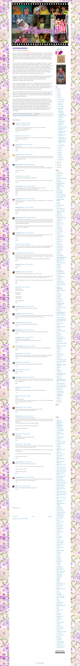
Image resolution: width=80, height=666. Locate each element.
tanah (58, 376)
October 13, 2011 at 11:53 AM (29, 186)
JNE (58, 233)
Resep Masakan (60, 338)
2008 (58, 165)
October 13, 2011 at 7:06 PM (24, 353)
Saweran (58, 353)
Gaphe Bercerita (60, 540)
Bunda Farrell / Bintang (61, 470)
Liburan (58, 278)
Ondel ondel (59, 299)
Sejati (58, 620)
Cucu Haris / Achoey (61, 512)
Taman (58, 372)
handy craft (59, 215)
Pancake (58, 301)
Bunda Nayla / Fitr (60, 487)
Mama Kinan (59, 569)
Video (58, 400)
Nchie (16, 387)
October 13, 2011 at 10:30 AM (26, 144)
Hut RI (58, 222)
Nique (58, 599)
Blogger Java (59, 455)
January (59, 159)
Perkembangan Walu (61, 320)
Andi (58, 435)
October (59, 102)
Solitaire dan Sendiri (61, 359)
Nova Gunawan (18, 377)
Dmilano (58, 529)
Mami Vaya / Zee (60, 572)
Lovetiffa (58, 564)
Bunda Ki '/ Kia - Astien (61, 482)
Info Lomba (59, 552)
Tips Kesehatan (60, 383)
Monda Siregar (60, 585)
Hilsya (58, 548)
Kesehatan (59, 249)
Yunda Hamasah (60, 642)
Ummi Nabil (59, 633)
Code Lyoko (59, 197)
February (60, 157)
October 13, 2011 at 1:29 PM (27, 264)
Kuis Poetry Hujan (60, 273)
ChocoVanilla (59, 507)
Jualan (58, 242)
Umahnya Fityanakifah (61, 631)
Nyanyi (58, 298)
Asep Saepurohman (61, 443)
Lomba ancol (59, 281)
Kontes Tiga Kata (60, 262)
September (60, 145)
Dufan (58, 203)
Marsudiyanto (59, 575)
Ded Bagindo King (60, 513)
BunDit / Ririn (59, 501)
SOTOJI (58, 362)
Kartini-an (59, 244)
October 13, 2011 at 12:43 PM (24, 244)
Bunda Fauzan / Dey (61, 471)
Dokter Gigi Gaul (19, 217)
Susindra (58, 623)
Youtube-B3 (59, 639)
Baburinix (59, 444)
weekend (58, 401)
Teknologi (59, 377)
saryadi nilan (18, 306)
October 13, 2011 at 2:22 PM (27, 329)
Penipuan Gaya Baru (33, 115)
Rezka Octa (59, 613)
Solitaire (58, 358)
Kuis (58, 269)
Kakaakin (59, 556)
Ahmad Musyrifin (60, 433)
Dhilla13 (58, 523)
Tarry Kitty (17, 322)
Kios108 (58, 250)
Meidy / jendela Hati (61, 583)
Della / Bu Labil (60, 515)
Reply (16, 131)
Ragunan (59, 333)
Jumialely (59, 553)
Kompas (58, 563)
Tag (57, 368)
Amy (16, 362)
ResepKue (59, 340)
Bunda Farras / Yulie (61, 468)
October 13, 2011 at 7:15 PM (23, 362)
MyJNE (58, 296)
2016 (58, 88)
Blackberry (59, 190)
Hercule (58, 545)
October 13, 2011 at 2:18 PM (26, 322)
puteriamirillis (18, 477)
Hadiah (58, 214)
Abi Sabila (59, 427)
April (59, 154)
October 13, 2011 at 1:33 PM (26, 271)
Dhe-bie (58, 520)
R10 (57, 611)
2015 (58, 90)
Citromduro (17, 416)
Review (58, 341)
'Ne (57, 418)
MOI (57, 291)
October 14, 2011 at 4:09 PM (25, 444)
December (60, 99)
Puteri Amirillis (60, 609)
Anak (58, 172)
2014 (58, 92)
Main (58, 286)
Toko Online (59, 388)
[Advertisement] (32, 512)
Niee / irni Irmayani (60, 596)
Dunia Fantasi (60, 205)
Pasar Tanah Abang (61, 307)
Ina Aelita (59, 227)
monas (58, 293)
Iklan (58, 225)
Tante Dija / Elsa (60, 626)
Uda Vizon (59, 630)
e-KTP (58, 206)
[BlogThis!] (36, 113)
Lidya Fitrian (18, 313)
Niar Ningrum (59, 594)
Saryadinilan (59, 619)
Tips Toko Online (60, 384)
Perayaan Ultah (60, 317)
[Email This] (35, 113)
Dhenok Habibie (60, 521)
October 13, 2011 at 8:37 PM (28, 377)
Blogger (42, 663)
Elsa (16, 433)
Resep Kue (59, 336)
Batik (58, 180)
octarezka (17, 144)
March (59, 156)
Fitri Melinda (59, 537)
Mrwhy (58, 587)
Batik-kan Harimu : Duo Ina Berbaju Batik (62, 141)
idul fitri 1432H (60, 223)
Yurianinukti (59, 644)
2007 (58, 167)
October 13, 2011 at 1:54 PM (27, 306)
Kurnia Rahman (18, 164)
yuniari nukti (18, 207)
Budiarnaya (59, 457)
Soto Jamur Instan (60, 361)
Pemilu (58, 310)
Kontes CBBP (59, 255)
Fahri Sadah (59, 536)
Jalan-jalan (59, 231)
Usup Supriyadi (60, 634)
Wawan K (59, 636)
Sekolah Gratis (60, 354)
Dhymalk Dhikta (60, 525)
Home (33, 516)
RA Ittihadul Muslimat (61, 330)
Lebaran (58, 274)
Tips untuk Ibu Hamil (61, 386)
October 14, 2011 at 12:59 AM (27, 416)
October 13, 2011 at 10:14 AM (23, 135)
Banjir (58, 176)
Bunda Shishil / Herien (61, 493)
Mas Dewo (59, 577)
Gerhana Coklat (60, 542)
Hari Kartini (59, 219)
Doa (57, 202)
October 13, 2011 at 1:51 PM (24, 287)
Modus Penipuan (26, 115)
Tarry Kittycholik (60, 628)
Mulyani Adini (18, 329)
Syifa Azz (59, 625)
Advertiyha (59, 432)
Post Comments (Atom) (23, 518)
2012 (58, 95)
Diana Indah (59, 526)
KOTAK (58, 267)
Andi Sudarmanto (60, 437)
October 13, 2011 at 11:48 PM (24, 387)
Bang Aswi (59, 448)
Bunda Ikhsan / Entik (61, 476)
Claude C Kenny (60, 510)
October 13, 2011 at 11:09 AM (29, 164)
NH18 (58, 591)
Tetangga (60, 119)
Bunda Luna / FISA (61, 483)
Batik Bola (59, 181)
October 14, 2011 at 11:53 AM (24, 433)
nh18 (16, 287)
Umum (58, 398)
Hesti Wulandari (60, 547)
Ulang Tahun (59, 392)
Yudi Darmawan (60, 641)
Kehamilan (59, 246)
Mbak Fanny (29, 53)
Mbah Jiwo (59, 582)
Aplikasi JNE (59, 173)
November (60, 101)
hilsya (16, 353)
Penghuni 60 (59, 604)
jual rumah (59, 239)
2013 (58, 94)
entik (16, 486)
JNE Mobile (59, 234)
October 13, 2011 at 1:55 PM (27, 313)
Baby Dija (59, 446)
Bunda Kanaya (18, 198)
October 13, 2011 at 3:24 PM (27, 337)
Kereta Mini (59, 247)
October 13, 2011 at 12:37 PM (27, 232)
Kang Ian (58, 558)
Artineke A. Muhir (19, 346)
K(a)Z (58, 555)
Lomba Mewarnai (60, 284)
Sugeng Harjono (60, 622)
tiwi (16, 135)
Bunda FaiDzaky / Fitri (61, 466)
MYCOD (58, 295)
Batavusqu (59, 452)
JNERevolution (60, 236)
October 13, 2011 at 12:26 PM (29, 217)
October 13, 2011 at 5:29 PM (29, 346)
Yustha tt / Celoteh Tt (61, 646)
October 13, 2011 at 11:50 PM (24, 395)
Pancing (58, 305)
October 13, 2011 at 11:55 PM (25, 407)
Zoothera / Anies (60, 647)
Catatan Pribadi (19, 115)
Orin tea (58, 600)
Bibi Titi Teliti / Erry (60, 454)
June (59, 150)
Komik (58, 252)
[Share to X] (37, 113)
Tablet (58, 367)
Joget (58, 238)
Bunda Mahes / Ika (60, 485)
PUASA (58, 329)
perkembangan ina (60, 319)
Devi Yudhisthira (60, 517)
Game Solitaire (60, 210)
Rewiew (58, 348)
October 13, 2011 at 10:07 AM (23, 123)
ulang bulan (59, 391)
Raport (58, 335)
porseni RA (59, 323)
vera (16, 176)
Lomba (58, 279)
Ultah (58, 397)
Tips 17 (17, 444)
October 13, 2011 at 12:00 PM (28, 198)
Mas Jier (17, 407)
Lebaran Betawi (60, 276)
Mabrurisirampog (60, 567)
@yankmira (59, 420)
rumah (58, 350)
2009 (58, 163)
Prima (58, 608)
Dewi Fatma (59, 518)
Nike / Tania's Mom (61, 597)
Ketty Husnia (59, 561)
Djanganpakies (60, 528)
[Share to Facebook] (38, 113)
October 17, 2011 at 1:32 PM (24, 486)
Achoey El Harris (60, 429)
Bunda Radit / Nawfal (61, 491)
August (59, 146)
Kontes (58, 254)
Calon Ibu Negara (60, 194)
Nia (19, 113)
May (59, 152)
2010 (58, 162)
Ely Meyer (59, 532)
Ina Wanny (59, 230)
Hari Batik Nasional (61, 217)
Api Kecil (58, 440)
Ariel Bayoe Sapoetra (61, 441)
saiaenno (59, 614)
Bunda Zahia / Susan (61, 500)
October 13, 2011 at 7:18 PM (23, 369)
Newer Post (15, 516)
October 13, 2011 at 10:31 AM (26, 154)
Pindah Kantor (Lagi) (62, 126)
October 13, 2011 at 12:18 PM (27, 207)
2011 (58, 97)
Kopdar (58, 265)
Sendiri (58, 356)
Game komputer (60, 208)
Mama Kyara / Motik (61, 571)
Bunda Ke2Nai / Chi (61, 480)
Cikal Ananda (59, 509)
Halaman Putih (60, 544)
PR (57, 325)
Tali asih (58, 370)
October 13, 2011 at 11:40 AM (24, 176)
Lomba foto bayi (60, 282)
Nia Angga (59, 592)
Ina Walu (58, 228)
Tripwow (58, 389)
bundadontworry (19, 186)
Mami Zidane (59, 574)
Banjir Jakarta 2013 (61, 178)
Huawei (58, 220)
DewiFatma (17, 271)
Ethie (58, 534)
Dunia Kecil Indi (60, 531)
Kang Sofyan (18, 232)
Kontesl (58, 264)
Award (58, 175)
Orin (16, 244)
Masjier (58, 580)
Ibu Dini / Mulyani (60, 550)
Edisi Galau (60, 104)
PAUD (58, 308)
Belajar (58, 188)
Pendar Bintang (60, 602)
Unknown (17, 154)
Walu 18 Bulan (61, 106)
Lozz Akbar (59, 566)
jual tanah (59, 241)
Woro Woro (59, 638)
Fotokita (58, 539)
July (59, 148)
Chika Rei (59, 505)
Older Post (50, 516)
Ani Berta (59, 438)
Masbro (58, 579)
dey (16, 123)
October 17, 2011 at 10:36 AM (28, 477)
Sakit (58, 351)
